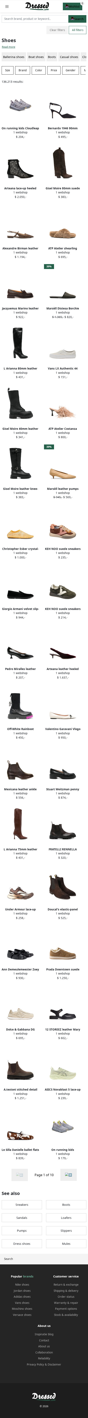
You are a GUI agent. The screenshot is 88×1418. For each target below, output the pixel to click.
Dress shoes (21, 1244)
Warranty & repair (66, 1303)
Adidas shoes (22, 1297)
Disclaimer (54, 1364)
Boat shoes (36, 57)
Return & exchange (66, 1284)
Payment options (66, 1309)
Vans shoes (22, 1303)
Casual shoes (69, 57)
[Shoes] (68, 1175)
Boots (52, 57)
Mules (66, 1244)
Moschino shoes (22, 1309)
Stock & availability (66, 1315)
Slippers (66, 1231)
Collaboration (44, 1352)
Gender (71, 70)
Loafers (66, 1218)
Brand (23, 70)
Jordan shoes (22, 1291)
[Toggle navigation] (6, 6)
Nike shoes (22, 1284)
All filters (77, 30)
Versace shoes (22, 1315)
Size (7, 70)
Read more (8, 47)
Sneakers (22, 1205)
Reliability (44, 1358)
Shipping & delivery (66, 1291)
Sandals (21, 1218)
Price (54, 70)
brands (28, 1276)
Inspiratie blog (44, 1334)
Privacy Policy (35, 1364)
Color (38, 70)
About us (44, 1346)
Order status (66, 1297)
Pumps (22, 1231)
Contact (44, 1340)
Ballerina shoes (13, 57)
